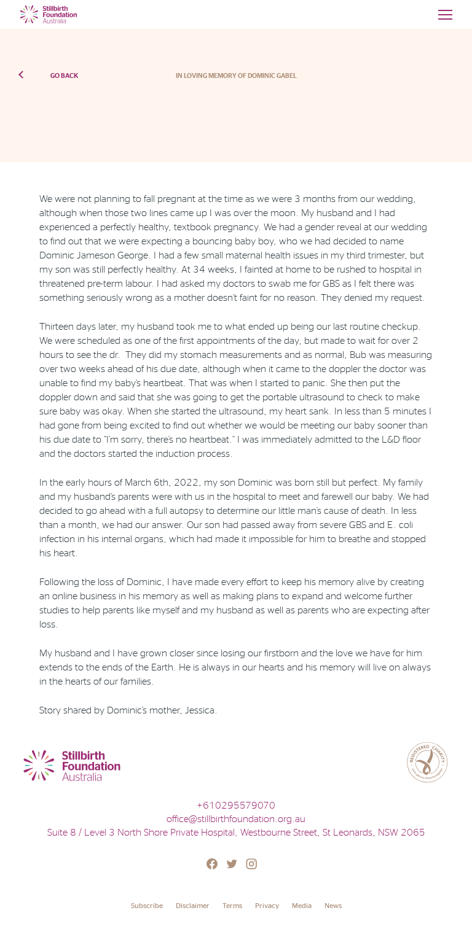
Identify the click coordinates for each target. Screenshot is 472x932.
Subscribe (147, 905)
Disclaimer (193, 905)
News (333, 905)
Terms (232, 905)
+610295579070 (236, 804)
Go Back (64, 75)
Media (302, 905)
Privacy (267, 905)
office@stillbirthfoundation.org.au (236, 818)
